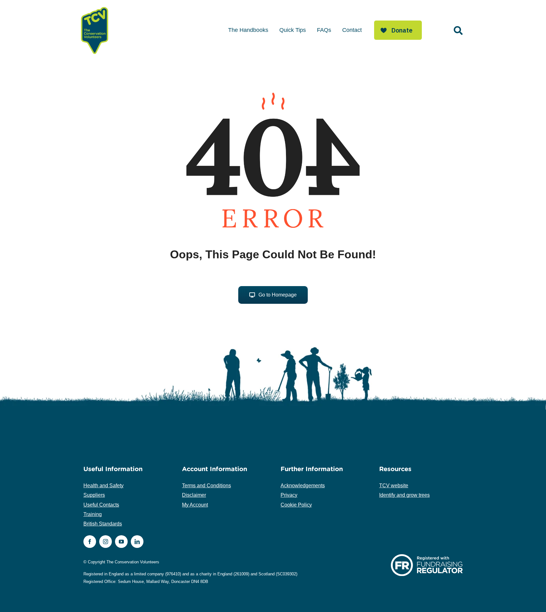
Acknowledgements (303, 485)
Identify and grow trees (404, 495)
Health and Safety (103, 485)
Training (92, 514)
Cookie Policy (296, 504)
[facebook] (89, 541)
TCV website (393, 485)
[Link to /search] (458, 30)
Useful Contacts (101, 504)
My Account (195, 504)
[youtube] (121, 541)
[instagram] (105, 541)
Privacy (289, 495)
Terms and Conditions (206, 485)
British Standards (102, 523)
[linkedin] (137, 541)
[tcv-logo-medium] (95, 7)
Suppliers (94, 495)
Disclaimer (194, 495)
